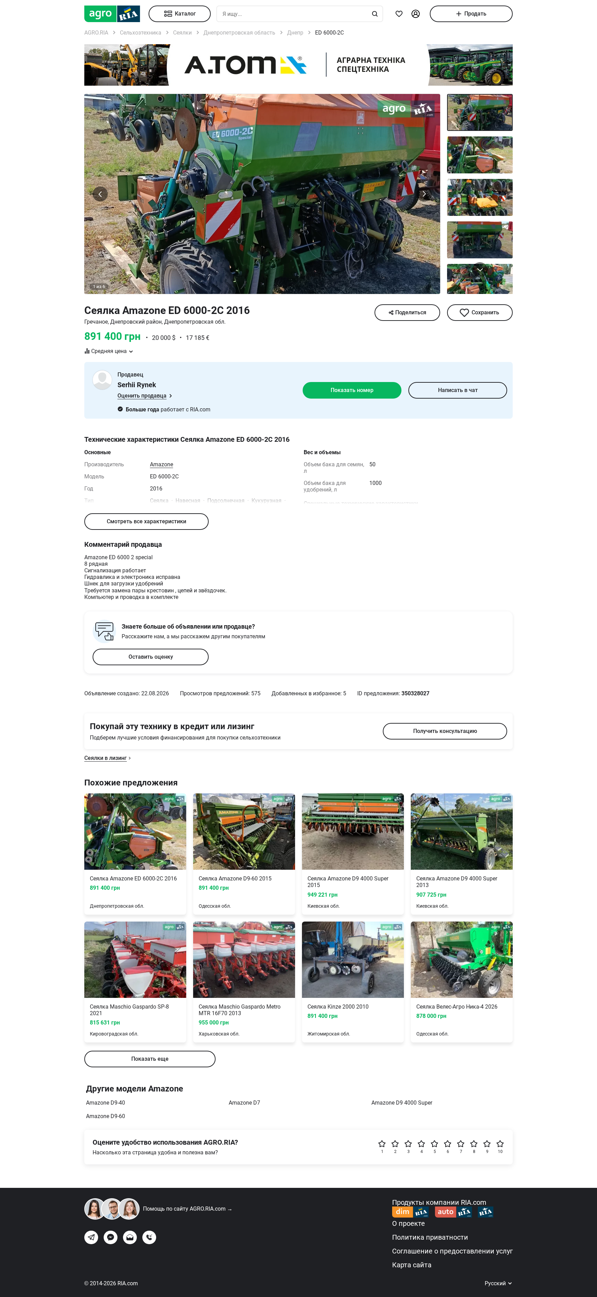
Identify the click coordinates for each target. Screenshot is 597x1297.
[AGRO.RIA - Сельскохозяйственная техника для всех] (116, 14)
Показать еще (150, 1059)
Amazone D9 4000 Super (401, 1102)
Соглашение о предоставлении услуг (452, 1251)
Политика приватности (430, 1237)
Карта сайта (412, 1265)
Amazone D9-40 (105, 1102)
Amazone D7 (244, 1102)
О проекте (408, 1223)
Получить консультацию (445, 731)
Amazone (161, 464)
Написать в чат (458, 390)
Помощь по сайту (188, 1208)
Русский (496, 1283)
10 (500, 1151)
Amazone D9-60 (105, 1116)
